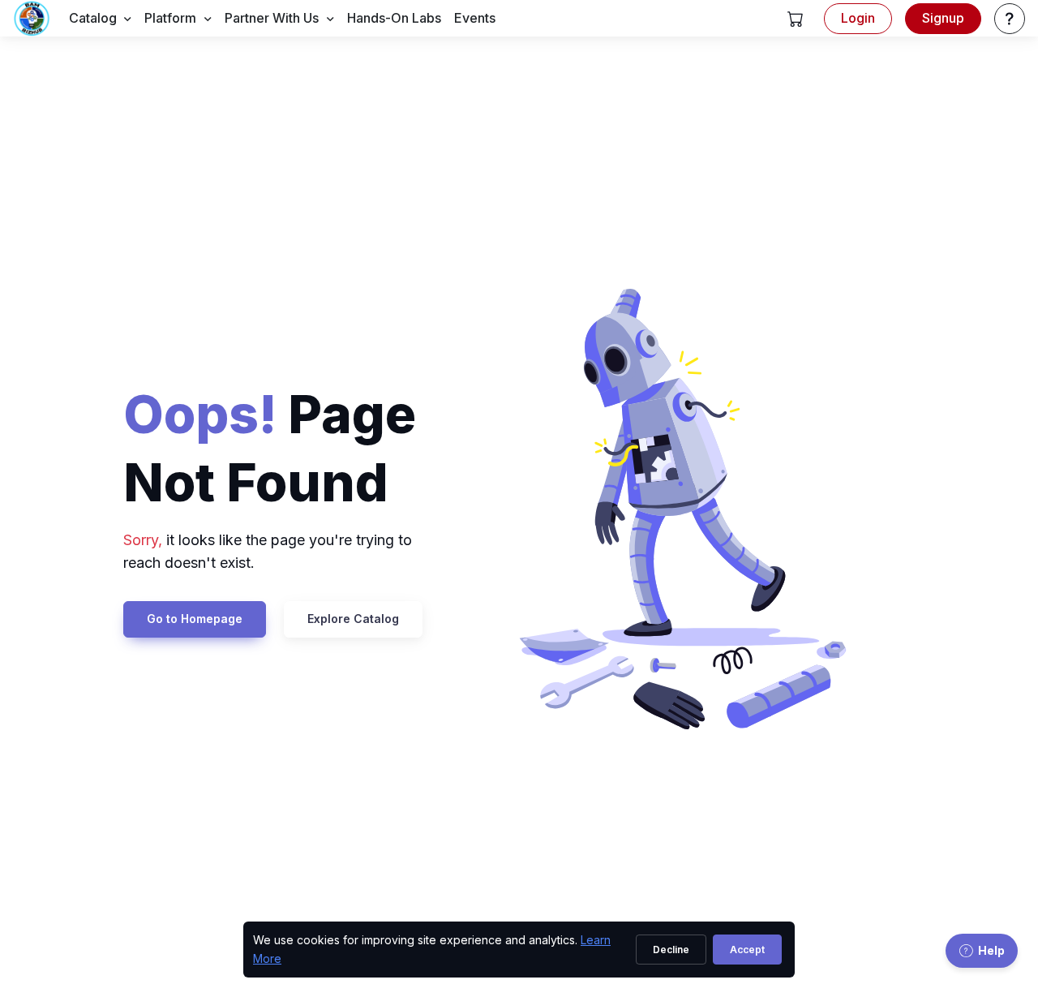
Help (991, 950)
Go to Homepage (194, 618)
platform (170, 18)
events (474, 18)
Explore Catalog (353, 618)
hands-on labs (394, 18)
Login (858, 18)
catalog (93, 18)
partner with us (272, 18)
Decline (671, 949)
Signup (943, 18)
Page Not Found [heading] (269, 448)
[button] (795, 18)
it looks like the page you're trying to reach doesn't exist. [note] (267, 551)
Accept (747, 949)
